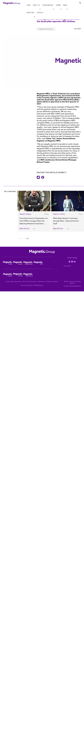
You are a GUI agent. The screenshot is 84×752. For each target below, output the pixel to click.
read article (24, 229)
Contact (40, 13)
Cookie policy (41, 281)
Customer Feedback (52, 281)
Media (65, 5)
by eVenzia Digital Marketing (72, 286)
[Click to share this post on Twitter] (39, 177)
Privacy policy (32, 281)
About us (36, 5)
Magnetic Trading (59, 214)
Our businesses (47, 5)
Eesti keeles (67, 266)
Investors (30, 13)
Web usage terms (16, 281)
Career (58, 5)
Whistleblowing (38, 285)
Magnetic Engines (25, 214)
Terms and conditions (26, 285)
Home (29, 5)
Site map (25, 281)
